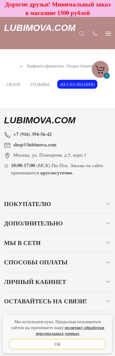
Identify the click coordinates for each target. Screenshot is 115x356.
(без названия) (77, 84)
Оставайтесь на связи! (45, 301)
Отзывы (40, 84)
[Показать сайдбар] (108, 33)
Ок (58, 344)
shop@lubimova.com (34, 144)
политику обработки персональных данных (70, 330)
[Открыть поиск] (81, 33)
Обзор (13, 84)
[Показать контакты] (95, 33)
